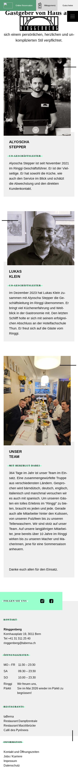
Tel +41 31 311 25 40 (17, 638)
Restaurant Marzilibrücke (20, 725)
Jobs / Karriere (13, 756)
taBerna (9, 716)
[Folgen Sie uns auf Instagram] (42, 601)
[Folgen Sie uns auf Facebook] (51, 601)
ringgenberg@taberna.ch (20, 643)
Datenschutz (12, 765)
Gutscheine (68, 5)
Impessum (10, 760)
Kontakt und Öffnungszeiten (21, 751)
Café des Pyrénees (16, 730)
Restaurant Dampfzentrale (20, 721)
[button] (47, 5)
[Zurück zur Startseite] (39, 23)
